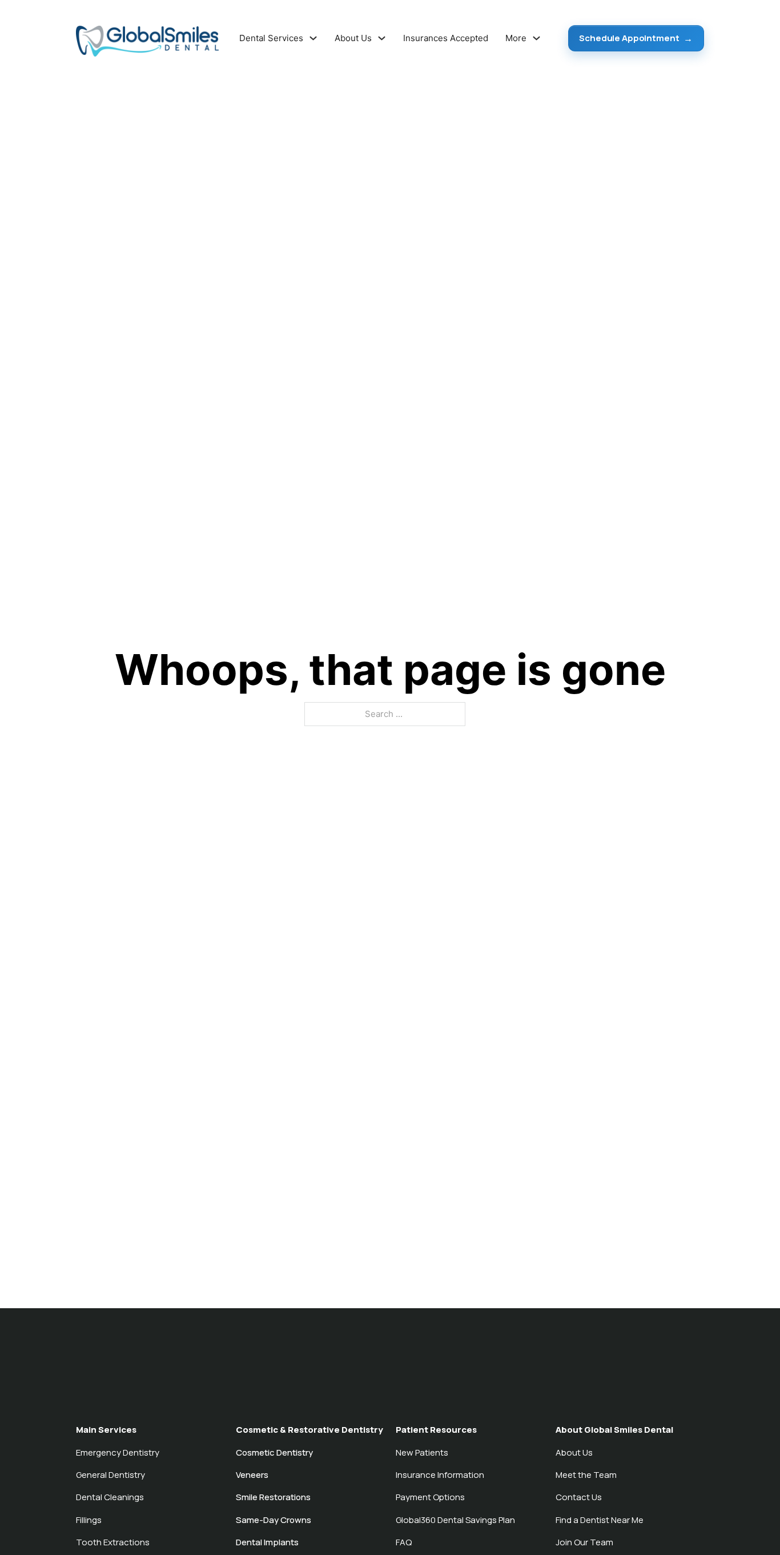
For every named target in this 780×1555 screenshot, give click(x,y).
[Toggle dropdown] (313, 38)
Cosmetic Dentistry (274, 1452)
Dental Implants (267, 1542)
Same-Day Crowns (273, 1520)
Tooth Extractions (113, 1542)
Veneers (252, 1475)
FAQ (404, 1542)
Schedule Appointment (629, 38)
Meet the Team (586, 1475)
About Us (574, 1452)
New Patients (422, 1452)
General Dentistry (110, 1475)
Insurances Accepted (445, 38)
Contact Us (579, 1497)
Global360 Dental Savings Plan (455, 1520)
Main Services (106, 1430)
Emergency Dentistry (117, 1452)
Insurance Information (440, 1475)
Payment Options (430, 1497)
